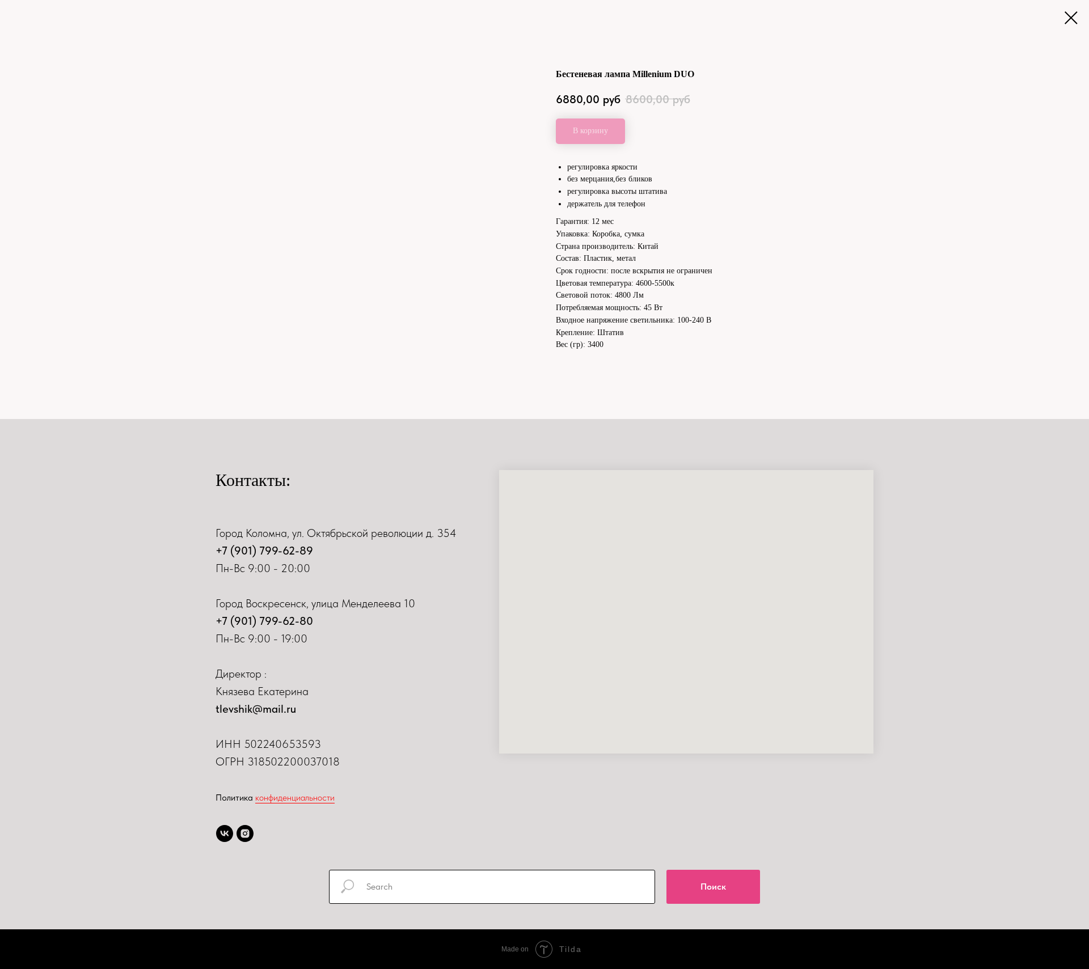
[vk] (224, 833)
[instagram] (245, 833)
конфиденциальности (295, 797)
